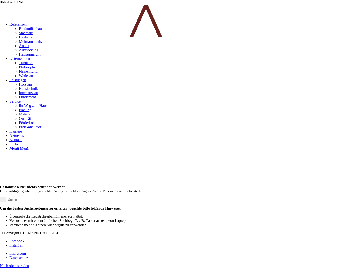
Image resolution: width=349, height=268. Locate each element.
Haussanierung (30, 54)
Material (25, 114)
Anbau (24, 46)
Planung (25, 110)
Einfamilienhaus (31, 29)
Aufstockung (28, 50)
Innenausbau (28, 93)
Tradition (26, 63)
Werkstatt (26, 76)
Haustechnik (28, 88)
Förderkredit (28, 123)
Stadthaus (26, 33)
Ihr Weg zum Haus (33, 106)
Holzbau (25, 84)
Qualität (25, 118)
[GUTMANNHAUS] (174, 36)
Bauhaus (25, 37)
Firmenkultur (28, 71)
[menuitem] (184, 46)
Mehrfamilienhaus (32, 41)
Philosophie (28, 67)
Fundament (27, 97)
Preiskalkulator (30, 127)
